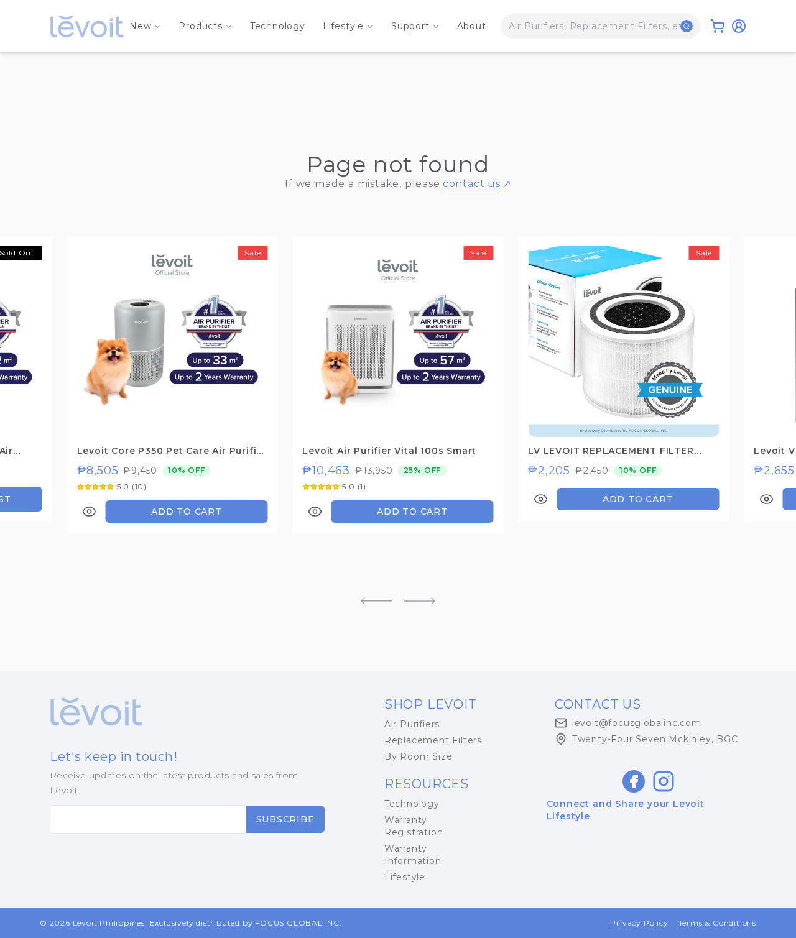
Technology (277, 26)
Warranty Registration (413, 826)
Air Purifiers (412, 724)
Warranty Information (413, 855)
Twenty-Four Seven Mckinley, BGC (655, 739)
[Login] (738, 26)
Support (410, 26)
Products (200, 26)
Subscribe (285, 819)
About (471, 26)
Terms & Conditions (717, 922)
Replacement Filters (433, 740)
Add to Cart (186, 511)
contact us (472, 184)
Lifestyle (343, 26)
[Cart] (717, 26)
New (140, 26)
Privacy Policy (639, 922)
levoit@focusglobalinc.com (636, 723)
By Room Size (418, 756)
